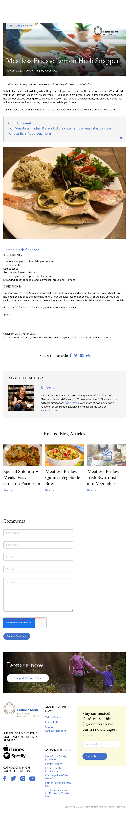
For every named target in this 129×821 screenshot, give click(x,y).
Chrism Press (71, 403)
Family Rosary (53, 764)
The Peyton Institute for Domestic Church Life (57, 793)
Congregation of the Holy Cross (56, 777)
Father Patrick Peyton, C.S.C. (58, 784)
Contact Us (51, 722)
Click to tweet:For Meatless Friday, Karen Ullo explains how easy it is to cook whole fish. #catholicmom (60, 128)
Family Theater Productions (53, 769)
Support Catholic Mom (28, 678)
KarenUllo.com (49, 410)
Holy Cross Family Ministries (55, 758)
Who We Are (53, 717)
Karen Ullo (51, 71)
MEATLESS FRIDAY (20, 25)
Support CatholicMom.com (55, 729)
